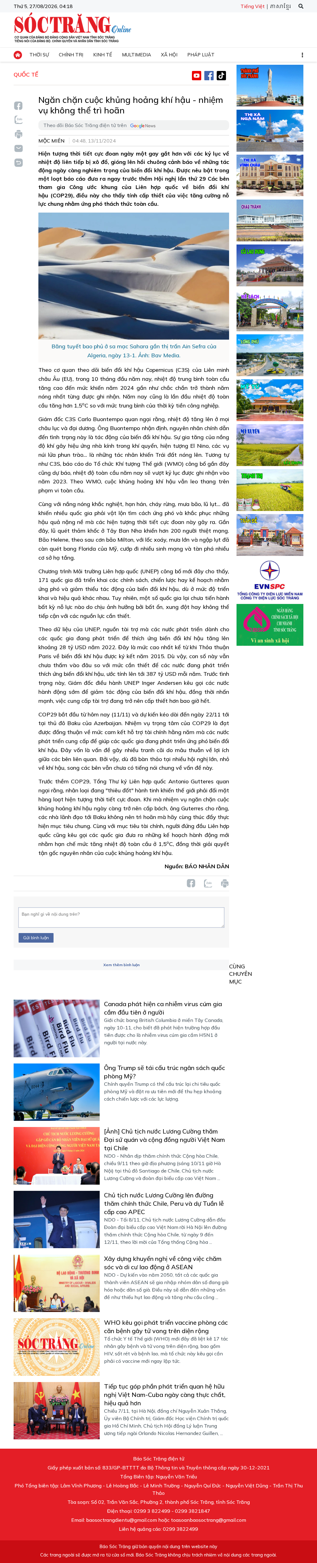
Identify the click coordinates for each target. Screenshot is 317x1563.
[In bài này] (18, 134)
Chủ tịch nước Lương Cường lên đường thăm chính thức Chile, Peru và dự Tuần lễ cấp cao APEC (164, 1203)
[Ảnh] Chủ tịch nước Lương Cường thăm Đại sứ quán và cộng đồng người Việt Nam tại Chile (164, 1139)
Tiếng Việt (253, 6)
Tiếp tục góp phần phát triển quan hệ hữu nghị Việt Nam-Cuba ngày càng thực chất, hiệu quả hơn (164, 1394)
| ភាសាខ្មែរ (278, 6)
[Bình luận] (18, 148)
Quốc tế (26, 74)
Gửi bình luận (36, 937)
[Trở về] (18, 161)
